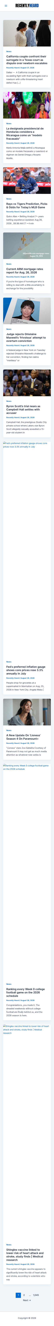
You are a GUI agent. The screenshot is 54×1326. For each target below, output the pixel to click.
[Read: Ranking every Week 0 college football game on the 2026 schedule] (27, 871)
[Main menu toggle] (6, 6)
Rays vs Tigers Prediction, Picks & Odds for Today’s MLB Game (26, 205)
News (8, 51)
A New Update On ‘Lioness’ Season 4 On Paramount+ (23, 737)
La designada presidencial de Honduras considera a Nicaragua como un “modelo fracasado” (25, 133)
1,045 (35, 1295)
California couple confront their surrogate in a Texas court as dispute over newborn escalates (26, 60)
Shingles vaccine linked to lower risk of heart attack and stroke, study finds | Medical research (25, 1254)
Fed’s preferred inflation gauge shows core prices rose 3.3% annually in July (25, 670)
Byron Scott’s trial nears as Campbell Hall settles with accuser (23, 409)
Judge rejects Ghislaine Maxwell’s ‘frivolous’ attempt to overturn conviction (26, 337)
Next (27, 1300)
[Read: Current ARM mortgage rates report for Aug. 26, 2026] (27, 245)
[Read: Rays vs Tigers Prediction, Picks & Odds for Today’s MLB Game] (27, 180)
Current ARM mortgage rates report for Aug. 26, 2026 (24, 270)
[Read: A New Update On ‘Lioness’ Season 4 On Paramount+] (27, 712)
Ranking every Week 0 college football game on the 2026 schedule (25, 992)
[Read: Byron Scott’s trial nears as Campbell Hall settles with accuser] (27, 382)
